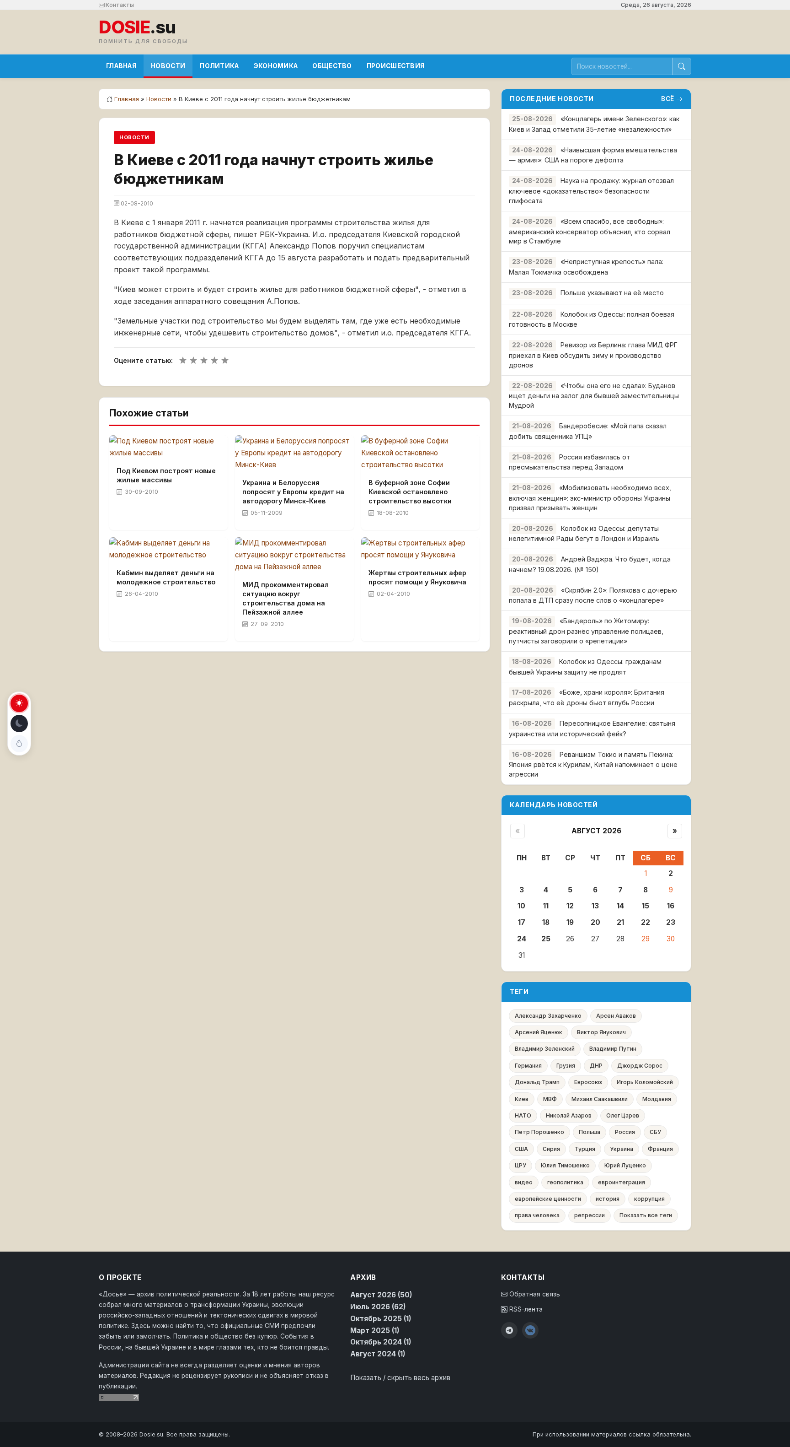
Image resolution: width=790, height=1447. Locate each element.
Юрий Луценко (625, 1165)
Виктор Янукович (601, 1032)
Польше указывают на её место (612, 293)
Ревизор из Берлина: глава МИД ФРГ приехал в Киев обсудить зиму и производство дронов (593, 355)
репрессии (589, 1215)
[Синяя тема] (19, 743)
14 (620, 906)
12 (570, 906)
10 (521, 906)
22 (645, 922)
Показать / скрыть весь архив (400, 1377)
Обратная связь (533, 1294)
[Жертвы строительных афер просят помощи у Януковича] (420, 549)
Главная (121, 66)
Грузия (565, 1065)
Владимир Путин (612, 1048)
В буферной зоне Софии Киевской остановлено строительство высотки (410, 492)
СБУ (655, 1131)
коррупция (649, 1198)
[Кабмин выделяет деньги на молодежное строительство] (168, 549)
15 (645, 906)
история (607, 1198)
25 (545, 938)
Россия (625, 1131)
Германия (528, 1065)
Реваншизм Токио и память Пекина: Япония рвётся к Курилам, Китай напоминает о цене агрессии (593, 764)
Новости (168, 66)
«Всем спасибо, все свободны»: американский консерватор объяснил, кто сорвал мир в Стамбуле (589, 231)
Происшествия (396, 66)
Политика (219, 66)
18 (546, 922)
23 (670, 922)
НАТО (523, 1115)
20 (595, 922)
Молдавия (656, 1099)
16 (670, 906)
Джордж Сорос (639, 1065)
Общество (332, 66)
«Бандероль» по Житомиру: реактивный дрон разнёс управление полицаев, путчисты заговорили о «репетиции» (586, 631)
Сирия (551, 1148)
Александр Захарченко (548, 1015)
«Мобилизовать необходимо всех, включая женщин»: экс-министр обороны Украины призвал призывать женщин (590, 498)
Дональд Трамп (537, 1082)
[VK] (530, 1330)
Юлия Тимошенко (565, 1165)
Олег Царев (622, 1115)
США (521, 1148)
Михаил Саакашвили (599, 1099)
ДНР (596, 1065)
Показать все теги (645, 1215)
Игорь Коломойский (645, 1082)
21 (620, 922)
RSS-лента (525, 1309)
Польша (589, 1131)
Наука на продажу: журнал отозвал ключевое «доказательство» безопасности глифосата (591, 191)
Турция (585, 1148)
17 (521, 922)
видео (524, 1182)
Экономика (276, 66)
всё (667, 99)
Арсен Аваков (616, 1015)
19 (570, 922)
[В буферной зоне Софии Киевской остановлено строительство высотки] (420, 453)
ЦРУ (520, 1165)
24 (521, 938)
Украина (621, 1148)
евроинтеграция (621, 1182)
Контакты (119, 4)
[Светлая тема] (19, 703)
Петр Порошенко (539, 1131)
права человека (537, 1215)
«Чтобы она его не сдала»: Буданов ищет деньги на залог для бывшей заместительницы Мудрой (594, 396)
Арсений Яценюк (538, 1032)
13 (595, 906)
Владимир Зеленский (545, 1048)
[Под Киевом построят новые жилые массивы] (168, 447)
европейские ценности (548, 1198)
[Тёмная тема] (19, 723)
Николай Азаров (569, 1115)
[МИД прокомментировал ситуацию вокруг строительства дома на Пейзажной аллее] (294, 555)
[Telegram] (509, 1330)
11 (546, 906)
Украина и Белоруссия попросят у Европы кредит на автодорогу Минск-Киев (293, 492)
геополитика (565, 1182)
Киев (521, 1099)
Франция (660, 1148)
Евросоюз (588, 1082)
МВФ (550, 1099)
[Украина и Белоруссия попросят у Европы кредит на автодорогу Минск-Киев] (294, 453)
